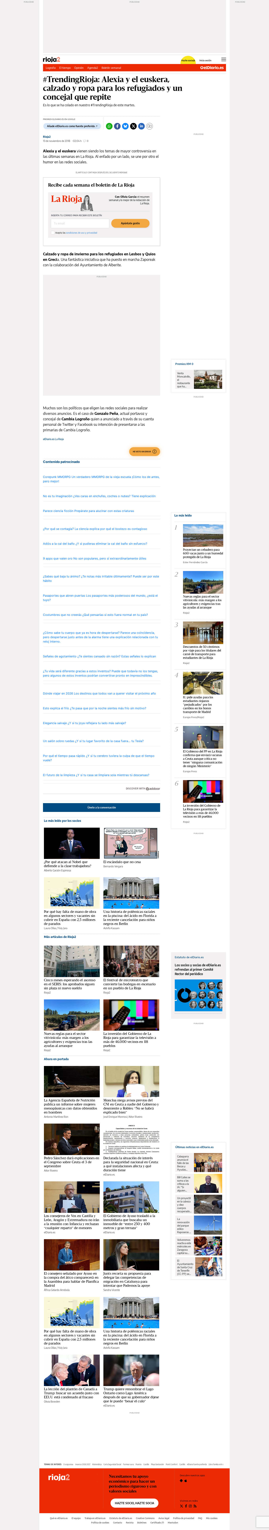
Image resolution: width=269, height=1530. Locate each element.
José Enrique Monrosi (115, 1116)
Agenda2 (92, 67)
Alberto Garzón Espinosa (57, 870)
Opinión (79, 67)
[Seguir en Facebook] (186, 1506)
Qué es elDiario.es (59, 1518)
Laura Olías (50, 928)
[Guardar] (149, 126)
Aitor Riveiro (135, 1116)
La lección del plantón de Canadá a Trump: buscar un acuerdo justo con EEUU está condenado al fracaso (71, 1393)
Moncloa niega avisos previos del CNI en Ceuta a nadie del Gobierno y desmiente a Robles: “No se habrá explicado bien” (131, 1106)
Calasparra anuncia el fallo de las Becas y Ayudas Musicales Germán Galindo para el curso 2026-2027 (184, 1163)
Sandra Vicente (111, 1289)
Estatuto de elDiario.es (120, 1518)
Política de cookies (100, 1522)
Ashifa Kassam (111, 928)
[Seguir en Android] (181, 1480)
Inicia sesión (205, 60)
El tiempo (65, 67)
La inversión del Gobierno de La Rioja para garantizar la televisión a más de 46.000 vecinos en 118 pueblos (129, 1039)
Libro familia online (216, 1464)
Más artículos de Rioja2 (60, 937)
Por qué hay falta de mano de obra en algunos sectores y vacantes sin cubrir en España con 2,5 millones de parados (70, 917)
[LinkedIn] (141, 126)
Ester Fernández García (195, 562)
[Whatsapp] (109, 126)
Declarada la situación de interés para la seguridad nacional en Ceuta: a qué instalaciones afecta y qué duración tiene (130, 1164)
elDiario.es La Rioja (53, 439)
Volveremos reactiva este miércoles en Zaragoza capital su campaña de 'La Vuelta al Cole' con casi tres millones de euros (184, 1246)
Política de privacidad (183, 1518)
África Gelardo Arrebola (57, 1289)
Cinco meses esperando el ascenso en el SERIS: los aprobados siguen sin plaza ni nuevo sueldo (69, 984)
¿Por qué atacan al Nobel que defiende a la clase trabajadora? (67, 864)
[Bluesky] (125, 126)
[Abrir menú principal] (223, 59)
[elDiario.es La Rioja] (72, 1478)
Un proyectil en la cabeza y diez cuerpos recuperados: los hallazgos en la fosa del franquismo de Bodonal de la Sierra (184, 1205)
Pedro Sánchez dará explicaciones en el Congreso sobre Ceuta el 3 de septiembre (71, 1162)
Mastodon (173, 1522)
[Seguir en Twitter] (181, 1506)
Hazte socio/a (188, 60)
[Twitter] (133, 126)
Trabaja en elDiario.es (95, 1518)
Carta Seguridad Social (112, 1464)
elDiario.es (109, 1174)
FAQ (200, 1518)
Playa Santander (157, 1464)
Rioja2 (47, 136)
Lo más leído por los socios (62, 821)
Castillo (146, 1464)
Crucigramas (68, 1464)
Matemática (97, 1464)
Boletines (142, 1522)
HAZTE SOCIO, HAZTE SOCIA (134, 1503)
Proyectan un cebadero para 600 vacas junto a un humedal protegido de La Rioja (203, 553)
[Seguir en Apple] (185, 1480)
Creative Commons (145, 1518)
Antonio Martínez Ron (56, 1116)
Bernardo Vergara (113, 866)
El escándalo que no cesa (122, 862)
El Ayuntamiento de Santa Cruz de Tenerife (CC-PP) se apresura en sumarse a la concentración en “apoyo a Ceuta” (185, 1267)
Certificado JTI (157, 1522)
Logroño (51, 67)
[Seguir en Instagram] (190, 1506)
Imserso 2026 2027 (82, 1464)
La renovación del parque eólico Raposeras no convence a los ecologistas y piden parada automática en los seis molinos (184, 1225)
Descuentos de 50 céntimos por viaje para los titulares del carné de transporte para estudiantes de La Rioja (202, 652)
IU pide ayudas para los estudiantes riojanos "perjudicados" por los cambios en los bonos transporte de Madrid (198, 704)
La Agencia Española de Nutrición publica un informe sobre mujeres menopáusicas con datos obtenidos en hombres (70, 1106)
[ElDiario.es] (212, 67)
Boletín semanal (111, 67)
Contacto (117, 1522)
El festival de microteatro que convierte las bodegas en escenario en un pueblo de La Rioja (129, 984)
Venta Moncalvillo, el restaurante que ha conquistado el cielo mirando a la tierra (184, 380)
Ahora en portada (56, 1059)
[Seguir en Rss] (195, 1506)
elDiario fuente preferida (197, 1464)
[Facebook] (117, 126)
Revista (129, 1522)
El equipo (76, 1518)
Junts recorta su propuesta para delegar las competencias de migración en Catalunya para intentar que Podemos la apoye (127, 1279)
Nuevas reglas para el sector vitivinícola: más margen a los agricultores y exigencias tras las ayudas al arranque (68, 1039)
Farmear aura (128, 1464)
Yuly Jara (62, 928)
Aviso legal (163, 1518)
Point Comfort (172, 1464)
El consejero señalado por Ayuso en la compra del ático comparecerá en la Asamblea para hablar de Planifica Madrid (71, 1279)
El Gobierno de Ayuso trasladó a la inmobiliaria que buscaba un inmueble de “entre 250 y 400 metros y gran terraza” (129, 1222)
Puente (138, 1464)
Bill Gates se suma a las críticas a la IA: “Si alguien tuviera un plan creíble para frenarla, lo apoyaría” (184, 1184)
